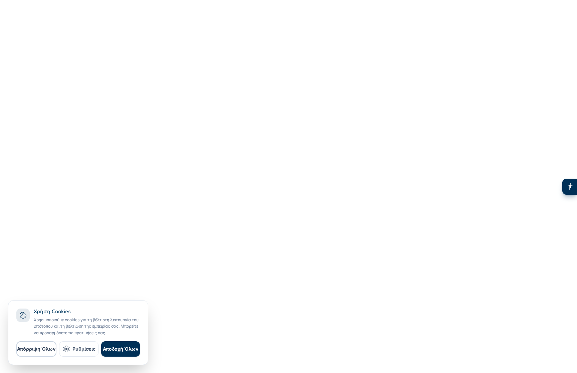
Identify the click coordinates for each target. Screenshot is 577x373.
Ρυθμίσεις (78, 349)
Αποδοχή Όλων (121, 349)
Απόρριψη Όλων (36, 349)
